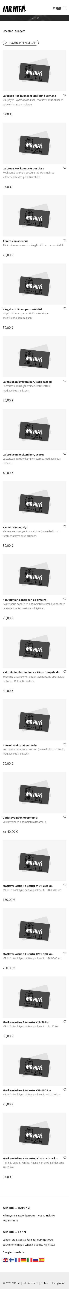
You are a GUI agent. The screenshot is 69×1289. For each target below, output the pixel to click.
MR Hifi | (17, 1283)
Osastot (8, 31)
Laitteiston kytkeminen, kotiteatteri (27, 381)
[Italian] (30, 1259)
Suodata (20, 31)
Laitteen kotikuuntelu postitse (23, 168)
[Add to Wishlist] (64, 95)
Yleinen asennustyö (15, 527)
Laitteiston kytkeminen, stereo (24, 454)
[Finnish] (12, 1259)
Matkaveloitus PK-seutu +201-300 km (28, 954)
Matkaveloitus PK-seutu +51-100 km (27, 1090)
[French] (18, 1259)
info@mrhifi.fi (30, 1283)
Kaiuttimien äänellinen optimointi (25, 599)
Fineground (58, 1283)
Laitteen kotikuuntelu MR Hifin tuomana (29, 95)
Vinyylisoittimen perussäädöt (22, 309)
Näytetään (22, 42)
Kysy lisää (49, 1244)
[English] (6, 1259)
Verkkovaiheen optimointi (20, 817)
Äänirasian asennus (15, 241)
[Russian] (36, 1259)
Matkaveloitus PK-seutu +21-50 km (26, 1022)
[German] (24, 1259)
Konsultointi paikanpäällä (20, 745)
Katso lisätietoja (10, 114)
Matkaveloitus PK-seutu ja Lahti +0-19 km (30, 1158)
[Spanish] (42, 1259)
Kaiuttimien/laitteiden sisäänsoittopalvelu (31, 672)
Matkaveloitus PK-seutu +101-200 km (28, 886)
